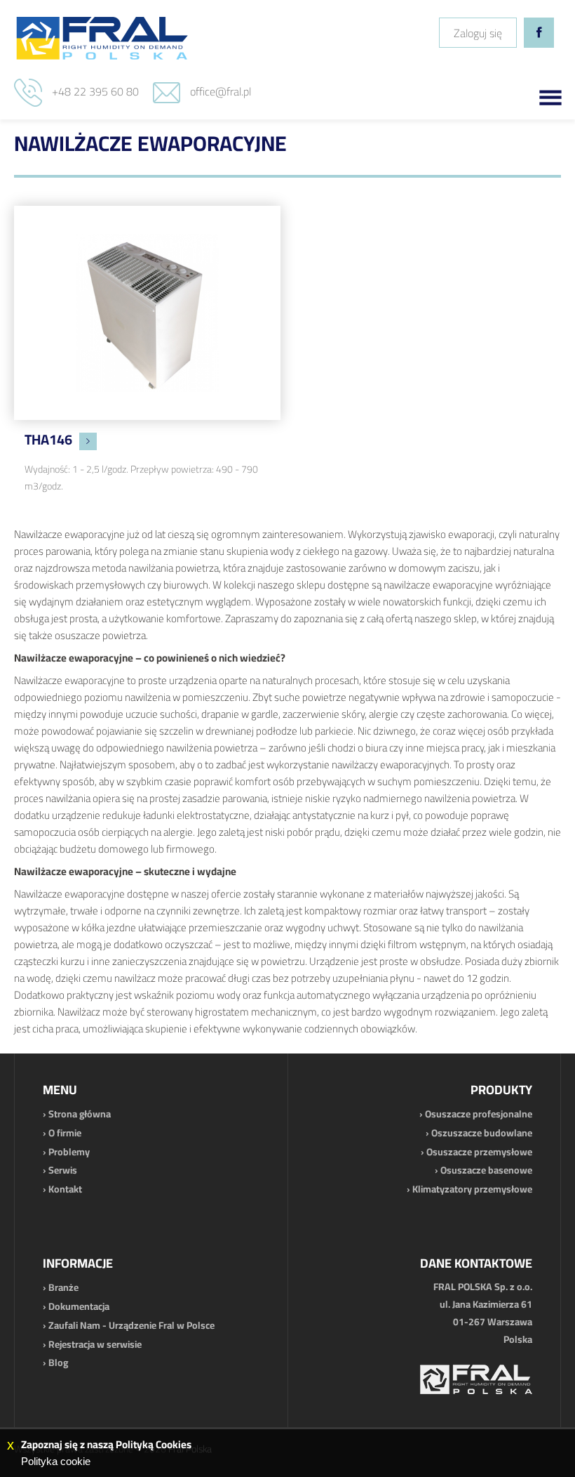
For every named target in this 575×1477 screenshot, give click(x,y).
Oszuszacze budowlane (481, 1133)
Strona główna (79, 1114)
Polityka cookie (55, 1461)
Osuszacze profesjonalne (478, 1114)
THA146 (48, 439)
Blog (58, 1362)
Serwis (62, 1170)
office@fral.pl (220, 91)
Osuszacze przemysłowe (479, 1152)
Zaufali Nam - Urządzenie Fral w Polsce (131, 1325)
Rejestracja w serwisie (95, 1344)
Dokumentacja (78, 1306)
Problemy (69, 1152)
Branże (63, 1287)
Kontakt (65, 1189)
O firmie (64, 1133)
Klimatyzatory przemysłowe (472, 1189)
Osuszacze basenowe (486, 1170)
